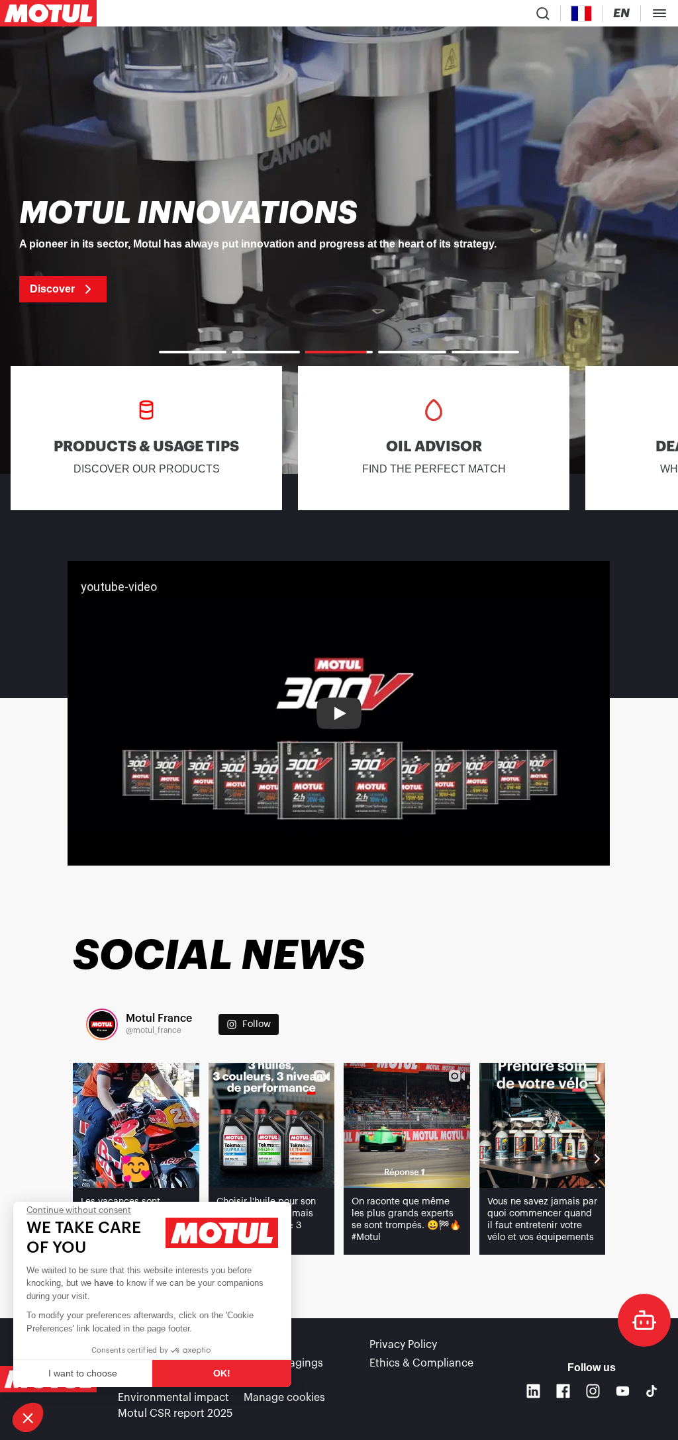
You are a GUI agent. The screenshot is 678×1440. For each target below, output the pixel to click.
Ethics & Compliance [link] (421, 1363)
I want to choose (82, 1373)
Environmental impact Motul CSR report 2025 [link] (175, 1405)
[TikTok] (651, 1391)
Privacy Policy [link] (403, 1344)
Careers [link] (263, 1344)
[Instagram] (593, 1391)
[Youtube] (623, 1391)
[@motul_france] (102, 1024)
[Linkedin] (533, 1391)
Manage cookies (284, 1397)
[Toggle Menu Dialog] (659, 13)
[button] (28, 1417)
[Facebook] (563, 1391)
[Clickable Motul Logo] (48, 13)
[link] (339, 250)
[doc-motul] (644, 1320)
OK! (221, 1373)
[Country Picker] (582, 13)
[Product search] (543, 13)
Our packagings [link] (283, 1363)
